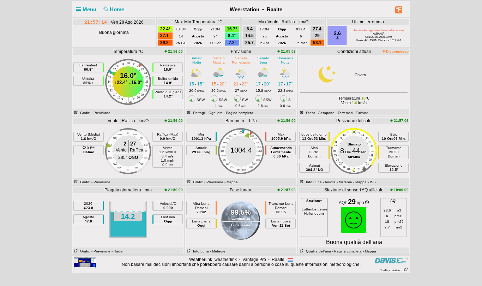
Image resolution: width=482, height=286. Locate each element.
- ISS (372, 182)
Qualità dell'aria (317, 251)
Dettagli (198, 113)
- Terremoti (344, 113)
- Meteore (344, 182)
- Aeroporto (326, 113)
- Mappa (231, 182)
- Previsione (100, 113)
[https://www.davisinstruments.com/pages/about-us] (391, 260)
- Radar (117, 251)
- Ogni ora (214, 113)
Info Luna (313, 182)
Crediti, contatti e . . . (392, 270)
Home (117, 9)
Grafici (84, 113)
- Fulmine (361, 113)
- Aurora (329, 182)
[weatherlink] (85, 262)
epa (361, 202)
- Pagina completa (238, 113)
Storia (309, 113)
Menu (90, 9)
